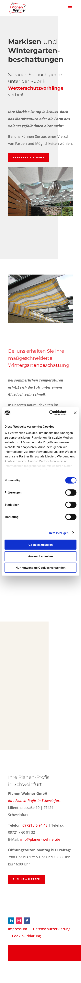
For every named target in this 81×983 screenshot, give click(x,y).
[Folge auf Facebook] (27, 920)
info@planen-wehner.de (40, 839)
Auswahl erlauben (40, 556)
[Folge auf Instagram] (19, 920)
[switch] (70, 492)
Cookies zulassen (41, 544)
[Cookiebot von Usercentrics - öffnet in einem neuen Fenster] (50, 412)
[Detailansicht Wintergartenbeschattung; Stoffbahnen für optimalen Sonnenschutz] (44, 713)
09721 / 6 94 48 (34, 825)
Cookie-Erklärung (26, 936)
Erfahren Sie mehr (28, 157)
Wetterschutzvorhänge (36, 88)
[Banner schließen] (75, 412)
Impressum (17, 928)
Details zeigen (58, 532)
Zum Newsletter (26, 879)
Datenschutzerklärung (51, 928)
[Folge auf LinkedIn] (11, 920)
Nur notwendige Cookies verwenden (40, 567)
